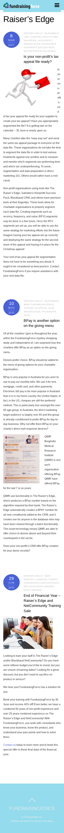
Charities (36, 36)
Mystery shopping (35, 308)
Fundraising (32, 582)
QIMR (51, 308)
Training (36, 590)
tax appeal (49, 51)
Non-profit (45, 40)
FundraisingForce (42, 304)
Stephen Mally (33, 33)
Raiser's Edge (32, 43)
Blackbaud (52, 301)
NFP (26, 586)
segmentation (33, 51)
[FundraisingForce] (21, 7)
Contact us (9, 744)
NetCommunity (49, 582)
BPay (26, 304)
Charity (52, 579)
